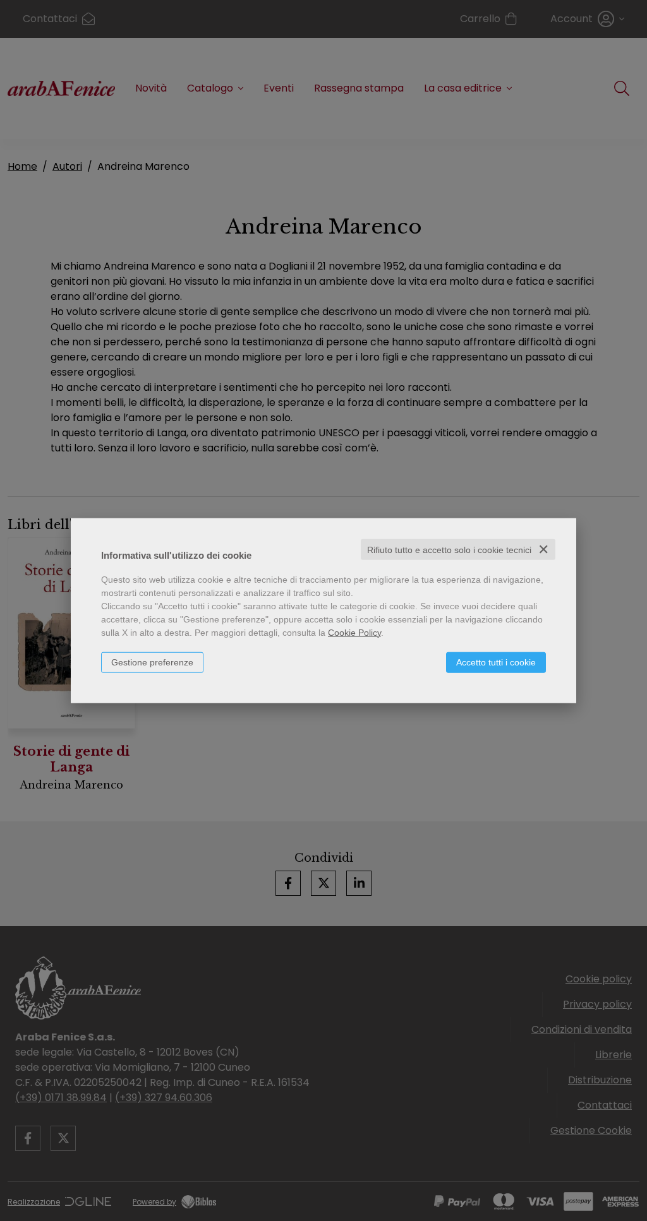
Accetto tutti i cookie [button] (496, 662)
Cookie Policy (354, 632)
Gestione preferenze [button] (152, 662)
